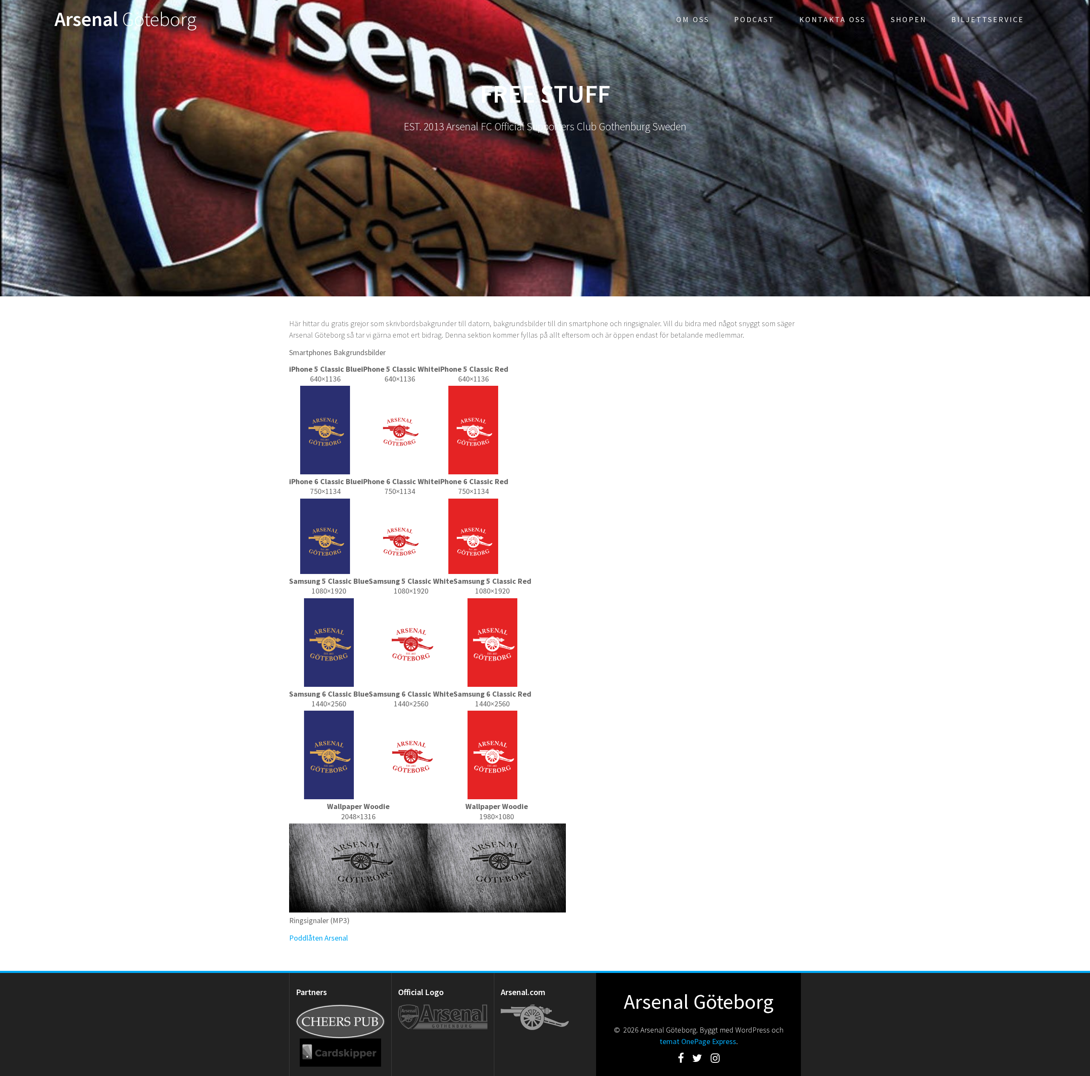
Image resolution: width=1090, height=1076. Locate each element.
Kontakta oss (832, 19)
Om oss (692, 19)
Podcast (754, 19)
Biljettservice (987, 19)
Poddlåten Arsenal (318, 938)
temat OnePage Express (698, 1041)
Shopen (908, 19)
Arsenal (125, 19)
